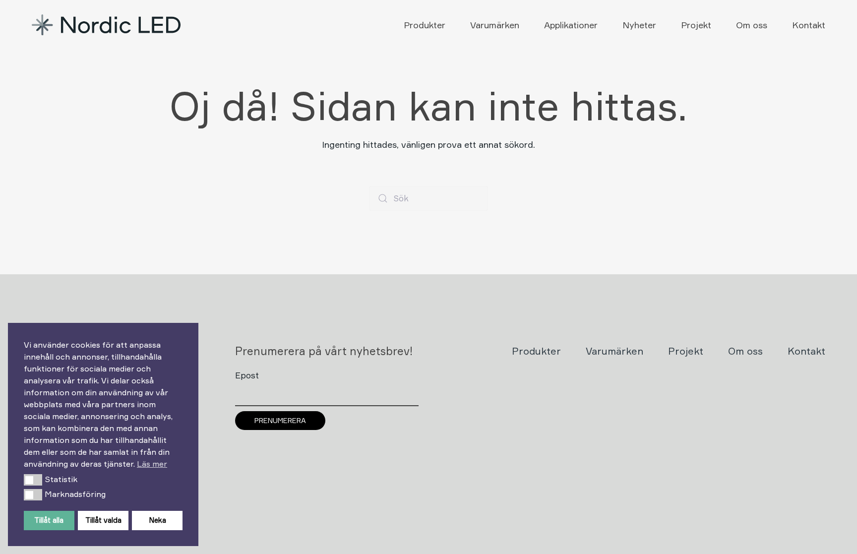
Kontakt (808, 24)
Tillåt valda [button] (103, 520)
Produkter (424, 24)
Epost (247, 375)
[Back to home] (107, 25)
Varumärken (494, 24)
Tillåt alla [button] (48, 520)
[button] (33, 479)
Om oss (751, 24)
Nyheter (639, 24)
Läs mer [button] (152, 464)
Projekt (696, 24)
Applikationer (571, 24)
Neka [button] (157, 520)
